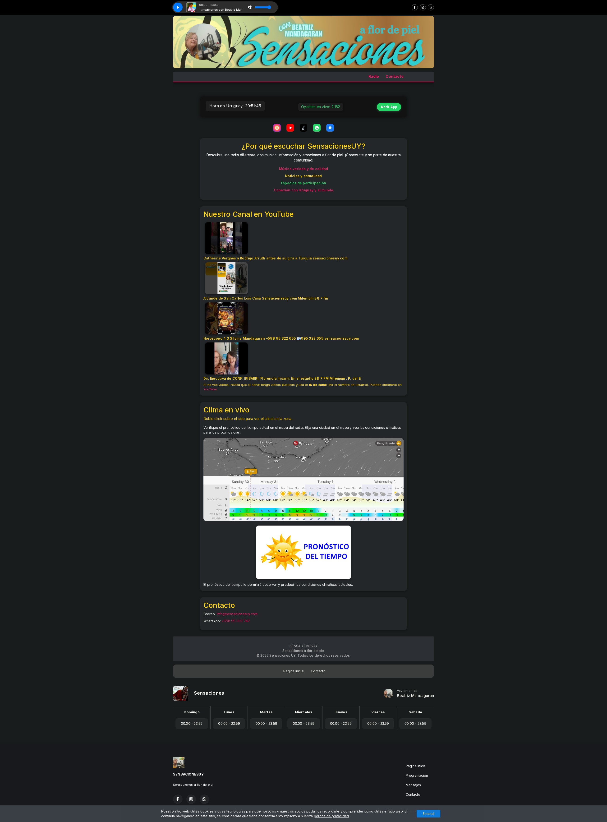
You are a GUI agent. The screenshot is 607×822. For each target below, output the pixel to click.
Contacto (395, 76)
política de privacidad (331, 816)
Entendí (428, 814)
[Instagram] (423, 7)
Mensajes (413, 785)
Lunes (229, 712)
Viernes (378, 712)
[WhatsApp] (317, 128)
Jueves (341, 712)
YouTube (210, 389)
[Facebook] (415, 7)
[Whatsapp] (431, 7)
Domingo (191, 712)
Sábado (415, 712)
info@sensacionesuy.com (237, 614)
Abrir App (389, 107)
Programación (417, 775)
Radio (373, 76)
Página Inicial (293, 671)
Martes (266, 712)
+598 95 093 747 (236, 621)
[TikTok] (303, 128)
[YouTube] (290, 128)
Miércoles (304, 712)
